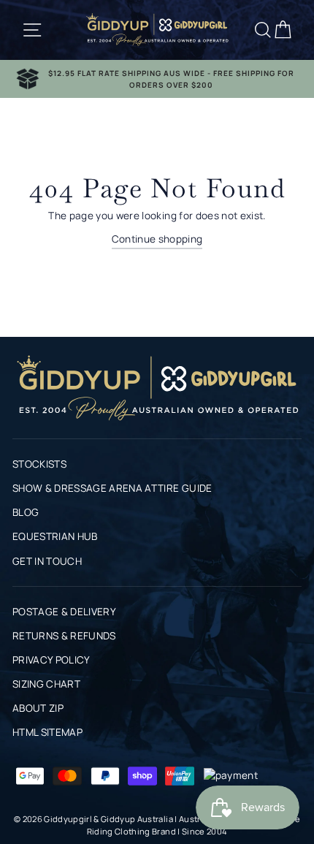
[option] (157, 79)
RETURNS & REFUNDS (64, 635)
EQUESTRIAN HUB (55, 536)
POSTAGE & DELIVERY (64, 611)
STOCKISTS (39, 464)
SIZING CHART (46, 684)
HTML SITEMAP (47, 732)
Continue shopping (157, 239)
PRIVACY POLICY (51, 659)
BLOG (25, 512)
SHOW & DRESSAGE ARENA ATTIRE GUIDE (112, 488)
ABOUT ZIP (38, 708)
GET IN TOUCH (47, 561)
